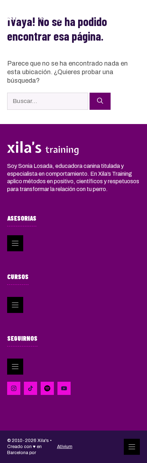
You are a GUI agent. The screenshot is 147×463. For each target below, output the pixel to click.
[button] (114, 16)
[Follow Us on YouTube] (64, 388)
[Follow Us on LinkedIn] (13, 388)
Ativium (64, 446)
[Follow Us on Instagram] (47, 388)
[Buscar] (100, 101)
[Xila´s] (34, 15)
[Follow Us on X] (30, 388)
